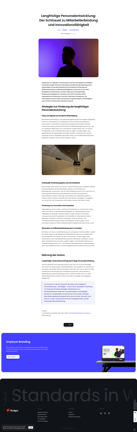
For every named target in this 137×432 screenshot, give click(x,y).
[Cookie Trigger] (134, 429)
